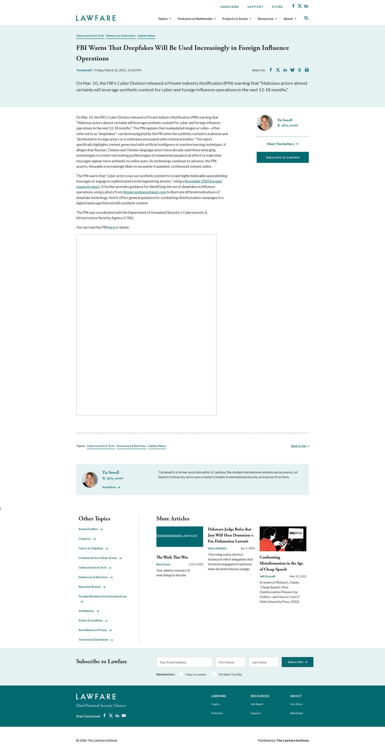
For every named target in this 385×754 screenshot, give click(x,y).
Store (277, 6)
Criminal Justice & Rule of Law (99, 557)
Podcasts (217, 713)
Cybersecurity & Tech (90, 35)
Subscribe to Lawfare (283, 157)
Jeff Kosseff (267, 576)
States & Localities (92, 620)
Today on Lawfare (195, 674)
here (111, 227)
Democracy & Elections (120, 35)
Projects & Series (235, 18)
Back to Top (298, 446)
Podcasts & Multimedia (195, 18)
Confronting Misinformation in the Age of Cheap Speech (281, 563)
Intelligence (87, 610)
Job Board (257, 704)
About (288, 18)
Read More (109, 487)
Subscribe (230, 6)
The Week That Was (172, 557)
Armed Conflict (89, 529)
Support (255, 6)
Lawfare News (146, 35)
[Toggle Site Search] (306, 18)
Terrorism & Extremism (94, 639)
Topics (163, 18)
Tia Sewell (83, 70)
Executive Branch (91, 586)
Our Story (296, 704)
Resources (266, 18)
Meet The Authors (280, 144)
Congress (86, 538)
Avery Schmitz (217, 548)
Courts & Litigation (92, 548)
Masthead (296, 713)
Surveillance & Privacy (94, 630)
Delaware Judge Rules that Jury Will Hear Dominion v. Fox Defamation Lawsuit (231, 535)
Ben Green (163, 564)
